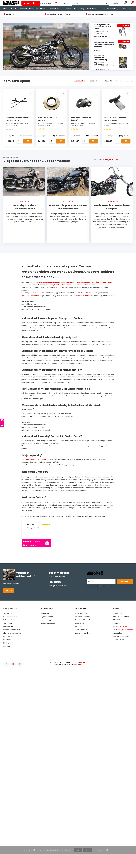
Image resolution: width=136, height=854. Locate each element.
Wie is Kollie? (8, 613)
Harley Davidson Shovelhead (60, 285)
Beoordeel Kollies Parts (11, 630)
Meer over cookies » (103, 850)
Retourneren (8, 626)
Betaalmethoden (9, 620)
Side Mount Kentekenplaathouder (52, 282)
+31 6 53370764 (55, 582)
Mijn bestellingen (47, 617)
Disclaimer (7, 640)
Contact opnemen (10, 617)
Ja (78, 850)
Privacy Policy (8, 636)
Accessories (66, 9)
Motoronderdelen (83, 296)
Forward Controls (73, 282)
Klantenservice (45, 3)
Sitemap (6, 646)
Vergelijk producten (48, 623)
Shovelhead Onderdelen (49, 9)
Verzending (7, 623)
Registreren (45, 613)
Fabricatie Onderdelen (29, 9)
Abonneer (124, 581)
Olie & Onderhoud (94, 9)
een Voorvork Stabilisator (91, 282)
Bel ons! (9, 591)
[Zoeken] (106, 3)
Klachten (6, 643)
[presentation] (127, 81)
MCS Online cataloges (111, 9)
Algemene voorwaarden (12, 633)
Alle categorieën (30, 3)
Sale (124, 9)
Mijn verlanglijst (46, 620)
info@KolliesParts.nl (58, 585)
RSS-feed (82, 662)
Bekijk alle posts (112, 159)
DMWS (75, 662)
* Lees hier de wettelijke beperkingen (98, 586)
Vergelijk (11, 136)
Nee (87, 850)
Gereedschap (79, 9)
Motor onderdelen (10, 9)
